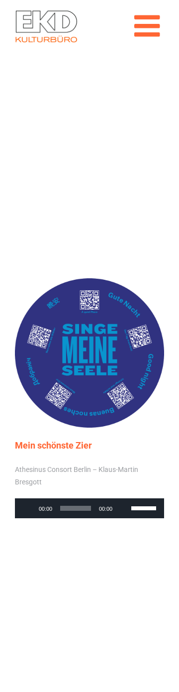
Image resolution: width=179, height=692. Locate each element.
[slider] (145, 507)
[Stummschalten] (123, 508)
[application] (89, 508)
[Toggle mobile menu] (149, 26)
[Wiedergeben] (28, 508)
